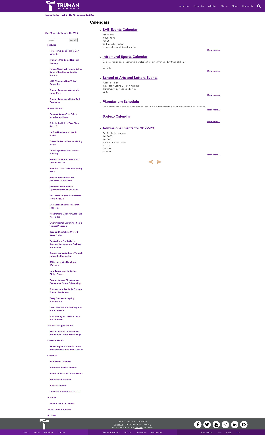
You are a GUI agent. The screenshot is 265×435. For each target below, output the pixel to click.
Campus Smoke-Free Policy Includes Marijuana (63, 116)
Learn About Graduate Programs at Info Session (66, 309)
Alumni (224, 6)
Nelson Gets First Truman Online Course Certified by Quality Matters (66, 72)
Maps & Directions (126, 421)
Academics (199, 6)
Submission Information (59, 409)
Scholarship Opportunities (60, 325)
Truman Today (52, 15)
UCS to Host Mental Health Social (63, 134)
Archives (51, 415)
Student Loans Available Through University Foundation (66, 254)
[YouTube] (216, 424)
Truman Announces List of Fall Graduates (65, 101)
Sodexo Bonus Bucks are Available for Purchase (62, 179)
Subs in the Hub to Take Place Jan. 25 (64, 125)
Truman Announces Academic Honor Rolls (64, 92)
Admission (184, 6)
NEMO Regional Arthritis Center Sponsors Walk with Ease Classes (66, 348)
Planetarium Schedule (60, 379)
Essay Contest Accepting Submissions (62, 300)
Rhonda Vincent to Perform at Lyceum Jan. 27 (64, 161)
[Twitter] (207, 424)
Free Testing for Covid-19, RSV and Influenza (65, 318)
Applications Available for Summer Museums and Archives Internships (65, 244)
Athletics (212, 6)
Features (51, 45)
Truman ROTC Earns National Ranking (64, 61)
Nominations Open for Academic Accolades (66, 215)
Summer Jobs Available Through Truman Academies (66, 291)
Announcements (55, 108)
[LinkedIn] (235, 424)
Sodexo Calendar (58, 385)
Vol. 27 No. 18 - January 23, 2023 (78, 15)
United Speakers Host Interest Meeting (64, 152)
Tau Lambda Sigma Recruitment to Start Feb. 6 (65, 197)
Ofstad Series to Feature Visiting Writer (66, 143)
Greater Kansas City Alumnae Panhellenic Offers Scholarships (65, 282)
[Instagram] (225, 424)
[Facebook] (198, 424)
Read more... (213, 50)
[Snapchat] (244, 424)
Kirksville (138, 427)
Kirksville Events (55, 340)
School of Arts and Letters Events (66, 373)
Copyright (118, 424)
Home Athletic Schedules (62, 403)
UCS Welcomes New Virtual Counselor (63, 82)
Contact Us (142, 421)
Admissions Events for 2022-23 (65, 391)
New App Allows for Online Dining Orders (63, 273)
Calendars (52, 355)
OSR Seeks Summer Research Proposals (64, 206)
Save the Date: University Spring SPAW (66, 170)
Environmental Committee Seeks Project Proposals (66, 224)
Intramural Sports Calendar (63, 367)
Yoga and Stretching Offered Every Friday (64, 233)
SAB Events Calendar (60, 361)
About (235, 6)
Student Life (247, 6)
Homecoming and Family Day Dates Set (64, 52)
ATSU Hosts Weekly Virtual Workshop (63, 264)
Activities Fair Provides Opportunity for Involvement (64, 188)
